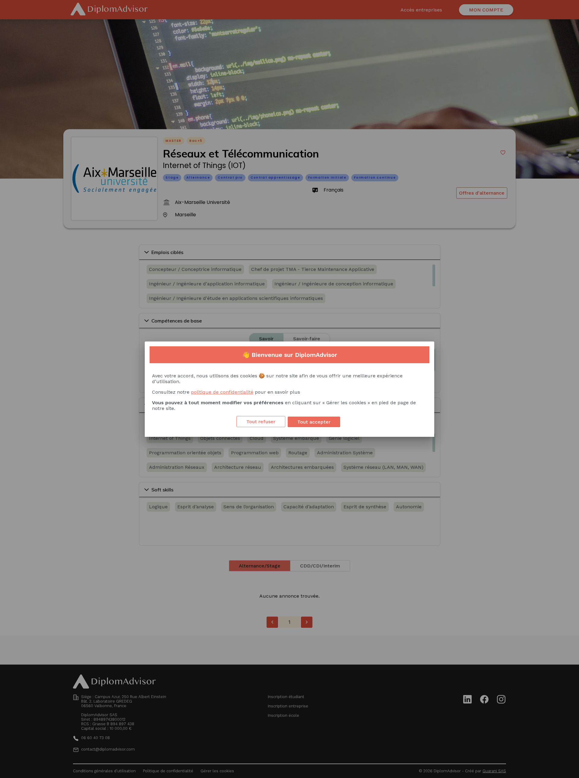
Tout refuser (260, 421)
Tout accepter (314, 422)
